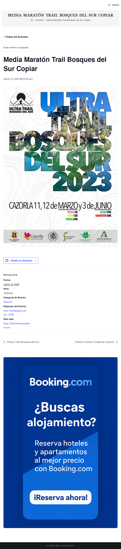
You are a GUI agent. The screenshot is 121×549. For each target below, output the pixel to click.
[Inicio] (32, 20)
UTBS (11, 314)
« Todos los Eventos (15, 37)
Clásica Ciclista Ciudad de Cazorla (95, 342)
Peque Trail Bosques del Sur (22, 342)
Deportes (8, 301)
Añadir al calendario (21, 260)
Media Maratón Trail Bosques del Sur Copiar (68, 20)
